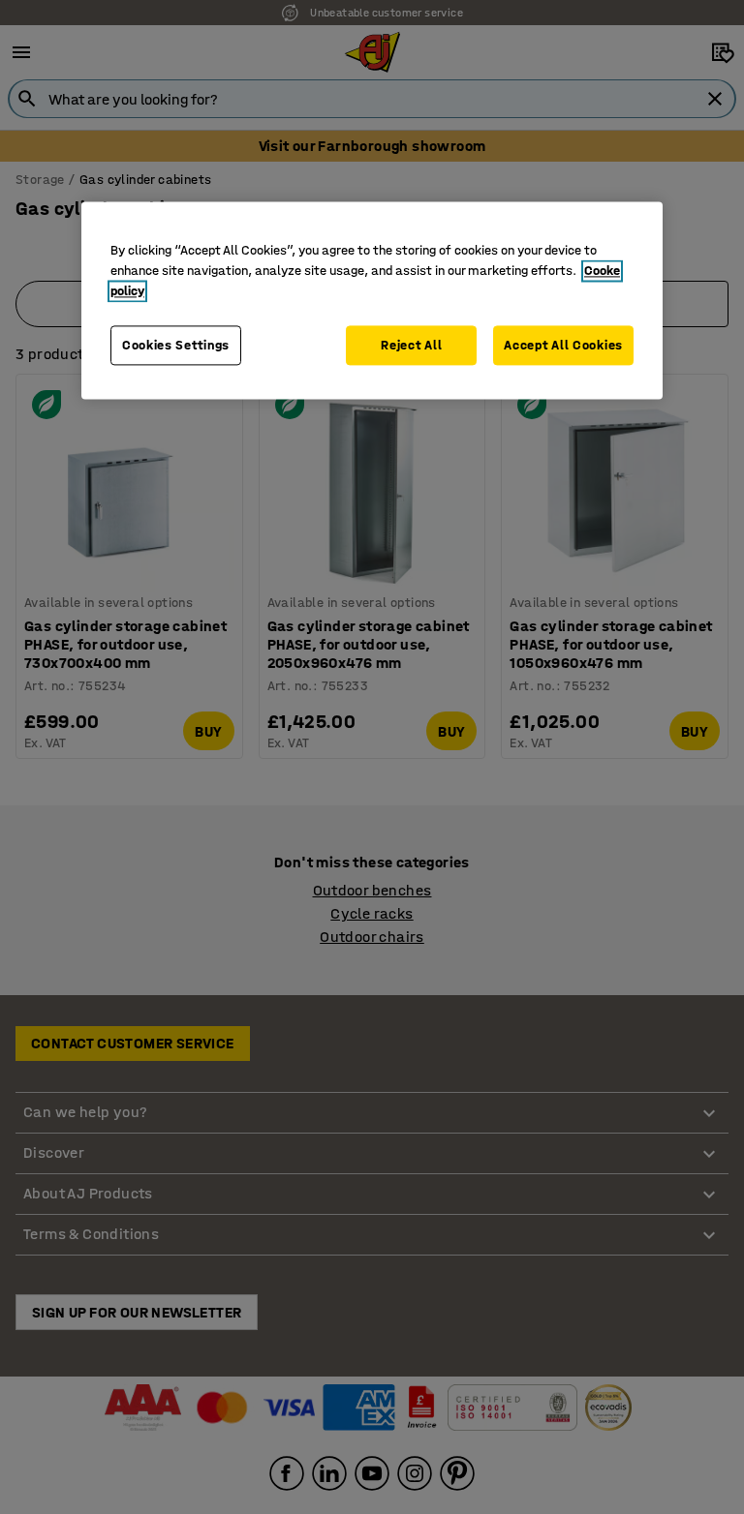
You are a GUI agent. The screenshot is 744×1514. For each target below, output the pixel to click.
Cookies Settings (176, 345)
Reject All (411, 345)
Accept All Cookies (563, 345)
